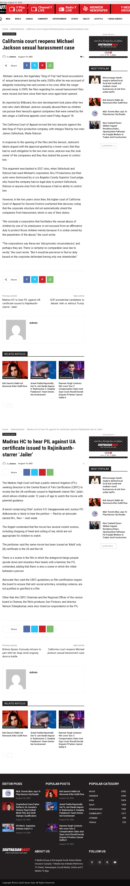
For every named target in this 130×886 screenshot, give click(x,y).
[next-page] (10, 406)
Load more (107, 145)
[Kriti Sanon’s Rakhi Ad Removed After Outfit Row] (15, 370)
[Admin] (4, 56)
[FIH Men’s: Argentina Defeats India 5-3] (8, 828)
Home (5, 29)
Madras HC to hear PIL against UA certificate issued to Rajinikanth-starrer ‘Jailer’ (21, 303)
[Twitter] (34, 65)
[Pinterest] (42, 65)
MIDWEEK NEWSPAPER (98, 9)
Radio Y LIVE (71, 9)
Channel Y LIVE (45, 9)
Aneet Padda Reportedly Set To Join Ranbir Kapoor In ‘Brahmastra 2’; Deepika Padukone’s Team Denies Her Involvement (42, 389)
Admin (12, 56)
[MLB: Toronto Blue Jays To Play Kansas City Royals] (95, 113)
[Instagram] (100, 862)
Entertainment (17, 29)
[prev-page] (4, 406)
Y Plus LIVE (20, 9)
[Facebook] (26, 65)
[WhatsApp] (50, 65)
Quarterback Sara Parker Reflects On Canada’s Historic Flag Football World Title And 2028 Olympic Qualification (27, 810)
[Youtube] (115, 862)
